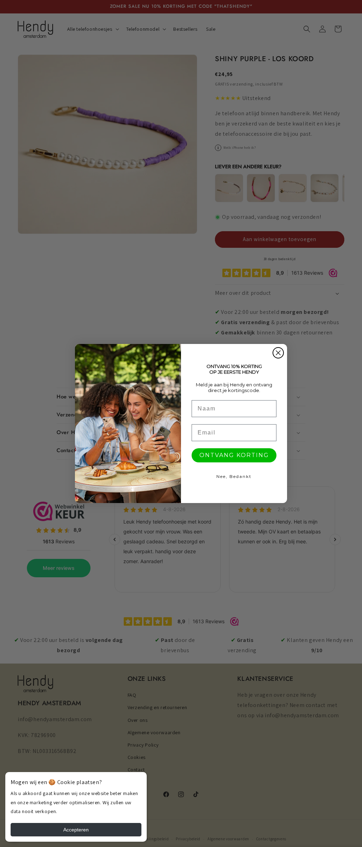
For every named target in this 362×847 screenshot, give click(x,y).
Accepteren (76, 830)
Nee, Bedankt (234, 476)
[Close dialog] (278, 352)
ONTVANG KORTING (234, 455)
